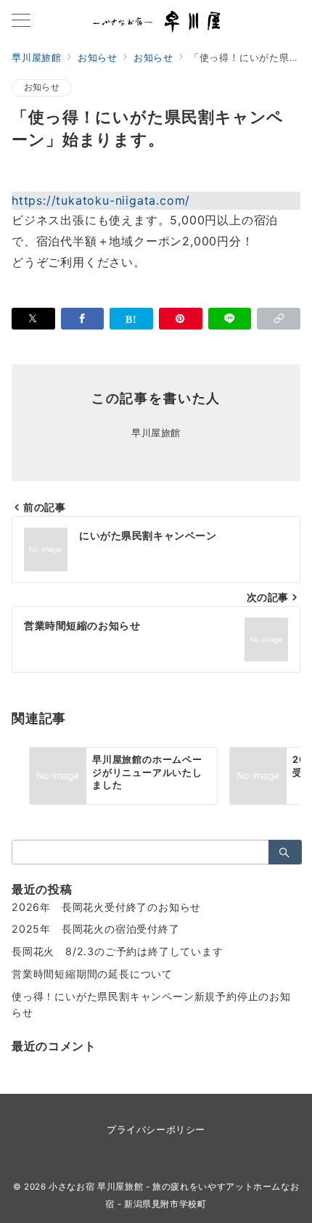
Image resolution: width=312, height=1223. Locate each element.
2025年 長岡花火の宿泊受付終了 (96, 929)
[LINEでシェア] (230, 319)
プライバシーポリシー (156, 1129)
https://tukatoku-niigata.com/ (101, 200)
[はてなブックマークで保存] (131, 319)
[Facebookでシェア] (82, 319)
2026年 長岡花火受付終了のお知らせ (106, 907)
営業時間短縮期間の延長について (92, 974)
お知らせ (41, 87)
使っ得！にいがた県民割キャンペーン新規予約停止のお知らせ (151, 1004)
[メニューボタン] (21, 21)
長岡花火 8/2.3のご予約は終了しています (117, 951)
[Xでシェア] (33, 319)
